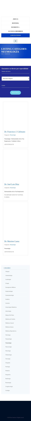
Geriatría (7, 303)
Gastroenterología (9, 295)
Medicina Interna (9, 327)
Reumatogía (8, 382)
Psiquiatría (7, 374)
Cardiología (8, 279)
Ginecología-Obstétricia (11, 307)
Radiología (7, 378)
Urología (7, 390)
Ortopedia (7, 362)
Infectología (8, 311)
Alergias (7, 271)
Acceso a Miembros (15, 31)
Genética (7, 299)
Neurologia (8, 350)
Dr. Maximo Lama (11, 241)
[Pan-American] (15, 9)
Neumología (13, 135)
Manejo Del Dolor (9, 315)
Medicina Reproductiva (10, 331)
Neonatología (8, 339)
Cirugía (7, 283)
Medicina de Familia (10, 319)
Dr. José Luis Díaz (11, 184)
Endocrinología (9, 291)
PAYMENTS (15, 27)
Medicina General (9, 323)
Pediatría (7, 370)
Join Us (15, 19)
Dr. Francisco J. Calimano (14, 132)
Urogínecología (9, 386)
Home (2, 53)
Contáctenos (15, 35)
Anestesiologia (8, 275)
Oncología (7, 358)
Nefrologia (7, 335)
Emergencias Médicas (10, 287)
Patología (7, 366)
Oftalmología (8, 354)
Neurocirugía (8, 346)
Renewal (15, 23)
